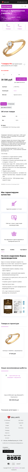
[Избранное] (22, 6)
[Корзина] (25, 6)
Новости (7, 433)
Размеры (7, 430)
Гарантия (21, 423)
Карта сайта (7, 435)
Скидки (7, 425)
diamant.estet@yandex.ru (17, 443)
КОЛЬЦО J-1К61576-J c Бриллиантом (12, 350)
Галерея (7, 423)
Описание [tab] (3, 104)
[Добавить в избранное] (24, 64)
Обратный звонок (8, 451)
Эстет (15, 90)
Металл (7, 428)
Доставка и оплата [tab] (6, 107)
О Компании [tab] (11, 104)
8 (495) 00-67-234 (23, 2)
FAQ (21, 425)
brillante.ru (17, 468)
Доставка (21, 420)
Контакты (20, 428)
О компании (7, 420)
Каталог (7, 438)
